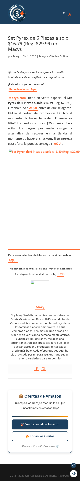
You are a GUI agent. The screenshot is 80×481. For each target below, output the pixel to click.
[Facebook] (36, 369)
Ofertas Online (58, 56)
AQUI (33, 108)
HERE (61, 274)
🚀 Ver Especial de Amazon (40, 424)
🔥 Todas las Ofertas (40, 436)
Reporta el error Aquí (22, 89)
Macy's (43, 56)
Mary (16, 56)
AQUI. (13, 260)
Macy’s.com (17, 98)
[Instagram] (43, 369)
